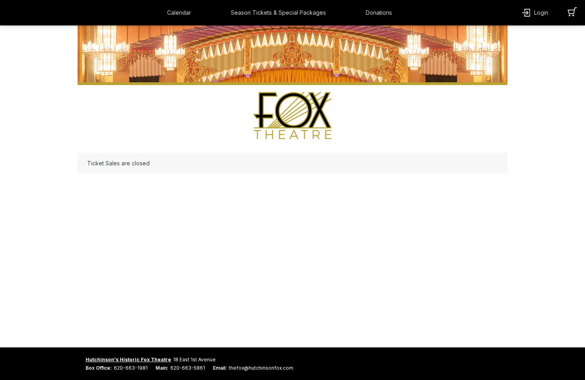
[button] (181, 12)
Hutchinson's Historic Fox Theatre (128, 360)
